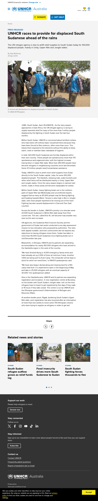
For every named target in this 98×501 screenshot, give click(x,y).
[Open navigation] (9, 9)
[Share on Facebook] (52, 326)
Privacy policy (12, 484)
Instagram (20, 426)
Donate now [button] (15, 409)
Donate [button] (84, 10)
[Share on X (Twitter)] (46, 326)
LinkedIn (36, 426)
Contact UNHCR (14, 458)
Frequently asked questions (19, 462)
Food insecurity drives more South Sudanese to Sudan (48, 372)
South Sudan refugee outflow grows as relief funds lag (20, 373)
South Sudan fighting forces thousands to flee (75, 372)
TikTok (31, 426)
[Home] (20, 9)
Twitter (9, 426)
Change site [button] (33, 2)
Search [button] (79, 10)
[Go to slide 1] (47, 388)
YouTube (25, 426)
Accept (89, 492)
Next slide (87, 352)
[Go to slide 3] (52, 388)
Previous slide (10, 352)
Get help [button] (59, 17)
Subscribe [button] (14, 445)
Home (10, 24)
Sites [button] (89, 10)
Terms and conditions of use (17, 487)
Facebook (14, 426)
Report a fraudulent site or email (21, 465)
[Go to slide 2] (49, 388)
